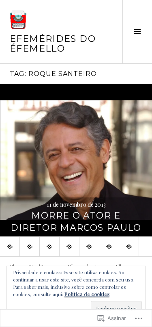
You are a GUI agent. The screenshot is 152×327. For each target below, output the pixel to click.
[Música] (69, 246)
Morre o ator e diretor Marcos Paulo (76, 221)
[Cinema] (109, 246)
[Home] (9, 246)
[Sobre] (29, 246)
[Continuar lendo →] (76, 160)
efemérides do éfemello (53, 43)
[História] (89, 246)
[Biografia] (129, 246)
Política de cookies (86, 294)
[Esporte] (49, 246)
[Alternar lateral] (137, 31)
